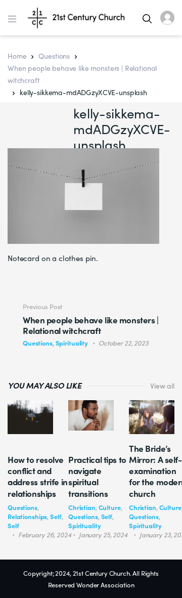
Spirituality (84, 525)
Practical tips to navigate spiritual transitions (97, 476)
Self (55, 516)
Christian (82, 507)
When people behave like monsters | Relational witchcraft (82, 74)
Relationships (27, 516)
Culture (110, 507)
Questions (54, 56)
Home (17, 56)
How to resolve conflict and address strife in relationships (38, 476)
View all (162, 385)
